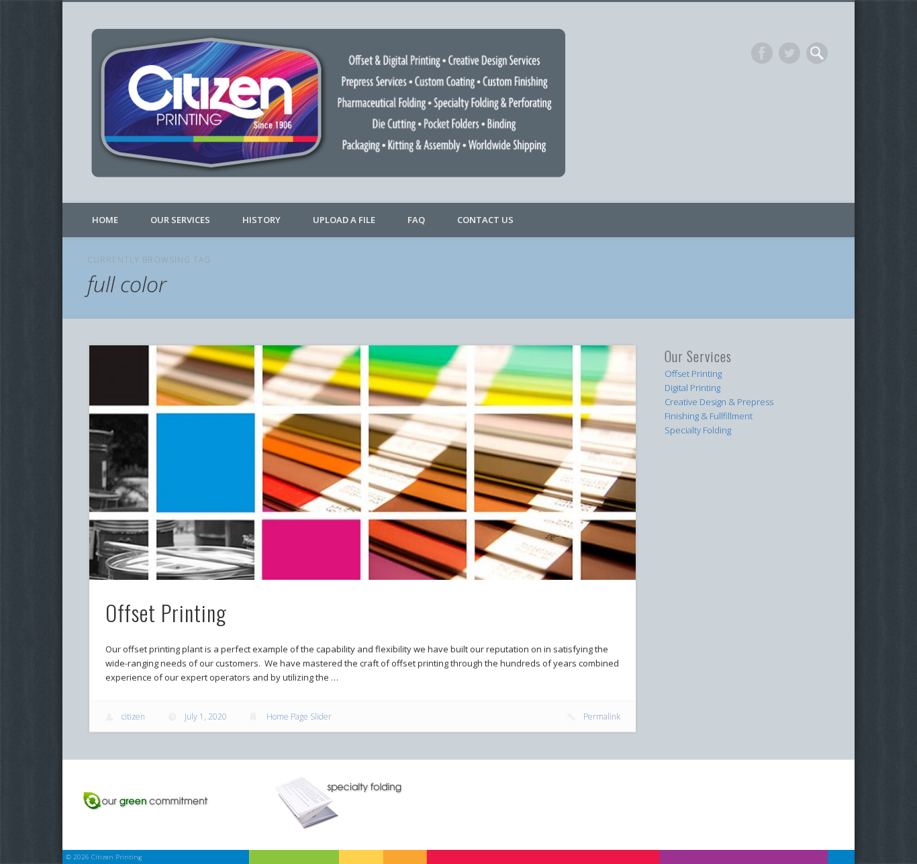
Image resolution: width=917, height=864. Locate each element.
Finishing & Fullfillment (709, 416)
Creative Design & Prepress (719, 402)
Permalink (601, 716)
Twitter (789, 53)
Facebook (762, 53)
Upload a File (344, 220)
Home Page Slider (299, 716)
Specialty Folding (698, 430)
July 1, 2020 (206, 716)
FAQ (416, 220)
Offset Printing (166, 612)
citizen (133, 716)
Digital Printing (692, 388)
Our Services (180, 220)
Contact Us (485, 220)
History (261, 220)
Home (105, 220)
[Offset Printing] (362, 462)
